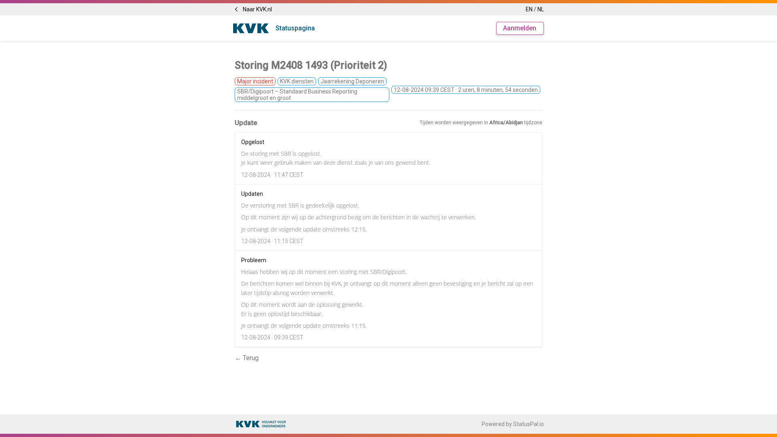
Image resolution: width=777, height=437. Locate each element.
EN (529, 9)
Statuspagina (295, 28)
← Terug (247, 358)
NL (540, 9)
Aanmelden (519, 28)
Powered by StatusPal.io (513, 424)
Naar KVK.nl (257, 9)
